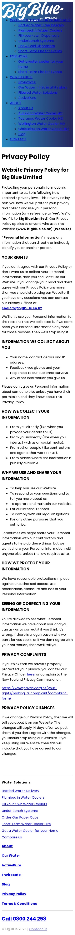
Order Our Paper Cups (20, 817)
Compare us (12, 837)
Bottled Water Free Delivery (41, 25)
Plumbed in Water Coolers (23, 797)
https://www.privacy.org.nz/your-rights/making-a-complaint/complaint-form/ (35, 693)
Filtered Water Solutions (38, 92)
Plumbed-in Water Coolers (40, 30)
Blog (21, 134)
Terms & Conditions (19, 903)
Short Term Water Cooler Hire (26, 824)
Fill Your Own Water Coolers (24, 804)
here (31, 674)
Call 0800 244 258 (24, 918)
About (15, 103)
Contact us (38, 929)
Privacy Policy (14, 893)
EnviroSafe (27, 82)
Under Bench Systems (20, 810)
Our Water (11, 855)
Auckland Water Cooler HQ (40, 113)
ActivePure (27, 97)
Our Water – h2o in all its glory (42, 87)
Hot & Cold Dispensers (36, 46)
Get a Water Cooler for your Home (30, 830)
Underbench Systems (36, 40)
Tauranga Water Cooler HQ (40, 118)
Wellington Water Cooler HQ (41, 123)
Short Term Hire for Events (40, 51)
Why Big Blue (21, 77)
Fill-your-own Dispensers (38, 35)
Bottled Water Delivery (20, 790)
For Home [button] (18, 56)
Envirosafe (11, 874)
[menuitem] (41, 35)
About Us (25, 108)
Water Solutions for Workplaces (40, 20)
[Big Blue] (37, 8)
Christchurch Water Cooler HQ (43, 128)
